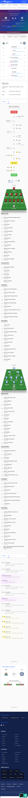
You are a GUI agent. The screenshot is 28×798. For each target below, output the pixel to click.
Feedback (15, 784)
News (3, 738)
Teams (3, 743)
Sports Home (3, 7)
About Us (9, 784)
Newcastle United (6, 20)
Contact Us (3, 789)
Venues (3, 745)
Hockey (17, 770)
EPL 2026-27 (16, 4)
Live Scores (14, 7)
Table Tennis (19, 777)
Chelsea (22, 20)
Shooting (4, 777)
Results (16, 736)
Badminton (4, 774)
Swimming (11, 777)
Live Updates (23, 36)
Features (17, 741)
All (8, 101)
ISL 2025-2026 (23, 4)
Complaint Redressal (10, 786)
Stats (4, 36)
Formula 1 (4, 770)
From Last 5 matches (14, 680)
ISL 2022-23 (4, 752)
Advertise (3, 784)
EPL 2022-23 (18, 752)
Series (16, 734)
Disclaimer (21, 784)
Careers (18, 786)
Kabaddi (21, 774)
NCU (12, 180)
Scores (9, 4)
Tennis (10, 770)
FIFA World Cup (5, 717)
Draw (14, 673)
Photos (16, 738)
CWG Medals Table (14, 717)
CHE (16, 180)
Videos (3, 741)
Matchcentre (5, 763)
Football (3, 4)
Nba (15, 774)
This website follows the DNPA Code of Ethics (10, 791)
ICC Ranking (17, 745)
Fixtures (4, 736)
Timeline (10, 36)
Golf (11, 774)
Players (16, 743)
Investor (2, 786)
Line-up (16, 36)
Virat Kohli (23, 717)
